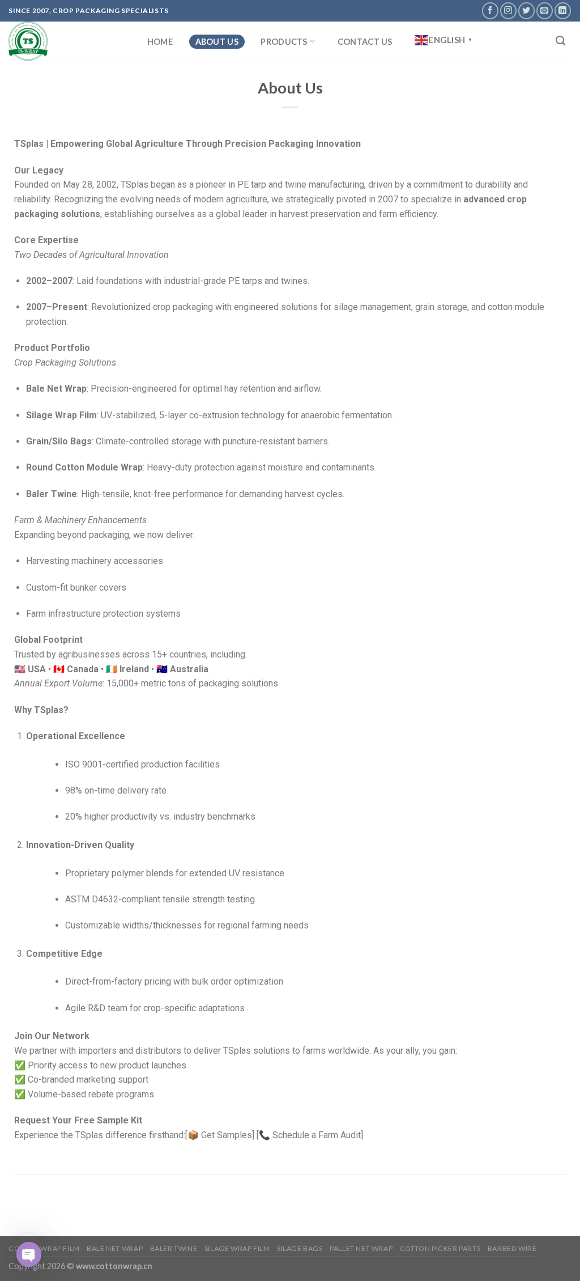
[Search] (560, 41)
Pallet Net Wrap (361, 1248)
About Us (216, 41)
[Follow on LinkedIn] (563, 10)
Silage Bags (300, 1248)
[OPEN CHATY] (28, 1254)
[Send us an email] (544, 10)
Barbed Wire (512, 1248)
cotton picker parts (440, 1248)
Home (160, 41)
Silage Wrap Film (237, 1248)
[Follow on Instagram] (508, 10)
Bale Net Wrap (115, 1248)
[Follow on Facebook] (490, 10)
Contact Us (365, 41)
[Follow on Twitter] (526, 10)
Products (284, 41)
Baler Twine (174, 1248)
